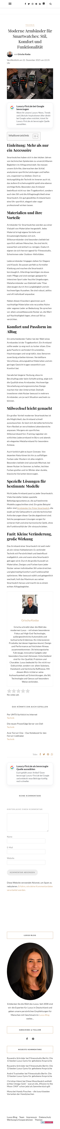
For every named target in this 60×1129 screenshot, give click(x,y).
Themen (38, 1119)
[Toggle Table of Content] (33, 136)
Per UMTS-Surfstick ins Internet (22, 714)
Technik (30, 25)
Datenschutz (45, 1117)
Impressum (31, 1117)
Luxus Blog (44, 1015)
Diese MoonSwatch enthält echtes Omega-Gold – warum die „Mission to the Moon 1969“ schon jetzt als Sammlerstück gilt (30, 1084)
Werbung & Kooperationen (20, 1119)
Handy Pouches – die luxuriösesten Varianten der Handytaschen (28, 1092)
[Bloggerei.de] (47, 1123)
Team (21, 1117)
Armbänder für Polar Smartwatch (33, 508)
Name (9, 836)
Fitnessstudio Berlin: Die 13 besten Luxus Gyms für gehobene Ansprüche (30, 1059)
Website (10, 858)
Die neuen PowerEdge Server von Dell (25, 723)
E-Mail (10, 847)
